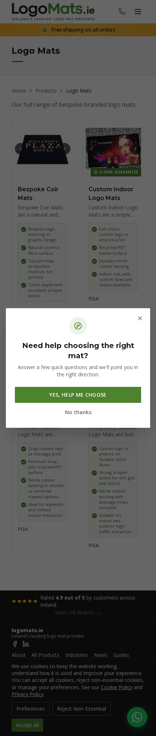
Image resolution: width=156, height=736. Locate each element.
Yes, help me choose (78, 394)
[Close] (140, 318)
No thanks (78, 412)
